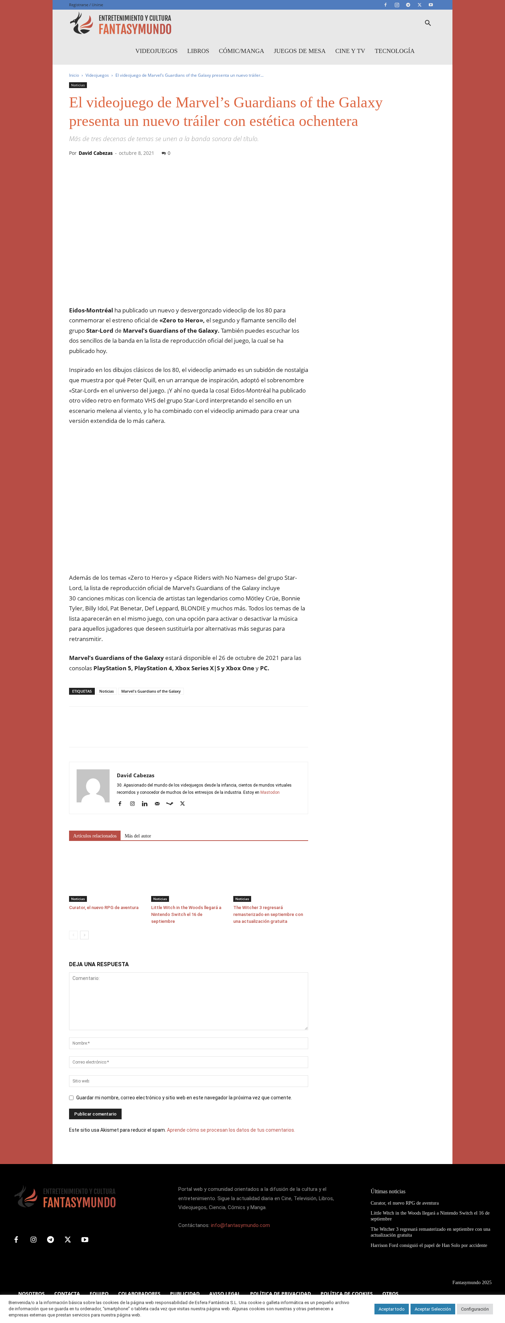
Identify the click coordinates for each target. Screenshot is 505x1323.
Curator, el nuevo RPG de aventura (103, 907)
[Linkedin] (147, 804)
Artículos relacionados (94, 836)
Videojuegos (156, 50)
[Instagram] (397, 5)
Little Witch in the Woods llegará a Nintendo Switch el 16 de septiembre (186, 914)
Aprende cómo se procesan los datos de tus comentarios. (231, 1130)
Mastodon (270, 792)
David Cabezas (96, 153)
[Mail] (159, 804)
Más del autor (138, 836)
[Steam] (172, 804)
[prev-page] (73, 935)
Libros (198, 50)
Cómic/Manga (241, 50)
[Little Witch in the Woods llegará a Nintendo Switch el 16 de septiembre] (188, 876)
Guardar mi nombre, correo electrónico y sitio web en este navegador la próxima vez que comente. (184, 1097)
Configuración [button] (475, 1309)
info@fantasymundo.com (240, 1225)
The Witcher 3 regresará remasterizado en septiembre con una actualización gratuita (268, 914)
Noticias (78, 85)
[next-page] (84, 935)
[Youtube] (431, 5)
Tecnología (395, 50)
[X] (419, 5)
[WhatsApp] (123, 733)
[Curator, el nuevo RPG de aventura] (106, 876)
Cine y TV (350, 50)
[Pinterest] (107, 733)
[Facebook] (385, 5)
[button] (427, 24)
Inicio (74, 75)
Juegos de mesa (300, 50)
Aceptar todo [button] (392, 1309)
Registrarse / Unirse (86, 4)
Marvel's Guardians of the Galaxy (151, 691)
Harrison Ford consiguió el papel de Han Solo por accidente (429, 1245)
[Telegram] (408, 5)
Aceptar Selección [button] (433, 1309)
